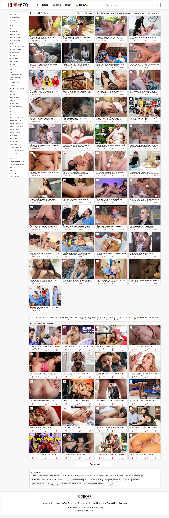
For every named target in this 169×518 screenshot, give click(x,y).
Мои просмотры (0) (153, 13)
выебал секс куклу (96, 480)
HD (97, 13)
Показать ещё (95, 464)
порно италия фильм (122, 475)
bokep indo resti (85, 476)
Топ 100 (79, 13)
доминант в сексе (38, 480)
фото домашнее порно (55, 480)
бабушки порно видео (131, 480)
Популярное (89, 13)
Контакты (92, 503)
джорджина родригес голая (94, 484)
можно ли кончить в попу (102, 475)
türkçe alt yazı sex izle (112, 480)
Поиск (70, 503)
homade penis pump (80, 480)
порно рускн (54, 476)
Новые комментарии (124, 13)
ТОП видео (83, 319)
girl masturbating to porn (40, 484)
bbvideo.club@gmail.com (77, 507)
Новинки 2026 (43, 5)
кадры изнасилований (70, 475)
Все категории (55, 503)
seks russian (43, 476)
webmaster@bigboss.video (95, 507)
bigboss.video (88, 511)
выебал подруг (137, 476)
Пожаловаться (83, 503)
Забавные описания (107, 13)
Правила (110, 503)
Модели (68, 5)
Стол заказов (101, 503)
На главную (46, 503)
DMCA (116, 503)
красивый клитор (112, 484)
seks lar (34, 476)
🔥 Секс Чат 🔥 (82, 5)
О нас (75, 503)
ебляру (68, 480)
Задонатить (123, 503)
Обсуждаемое (139, 13)
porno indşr (55, 484)
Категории (57, 5)
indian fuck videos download (71, 484)
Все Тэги (64, 503)
